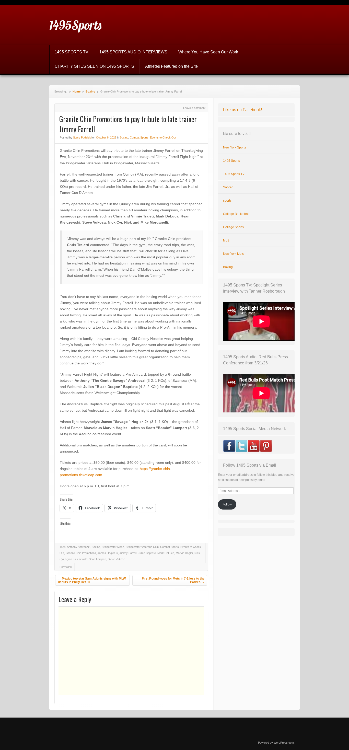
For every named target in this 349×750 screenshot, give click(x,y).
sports (227, 200)
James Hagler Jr (108, 553)
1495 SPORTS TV (71, 52)
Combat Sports (139, 137)
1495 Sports (231, 161)
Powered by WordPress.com (276, 742)
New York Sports (234, 147)
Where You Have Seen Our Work (208, 52)
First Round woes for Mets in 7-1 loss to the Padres (173, 580)
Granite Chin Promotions (81, 553)
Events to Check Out (163, 137)
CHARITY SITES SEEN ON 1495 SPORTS (94, 66)
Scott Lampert (97, 559)
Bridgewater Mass (113, 546)
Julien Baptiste (147, 553)
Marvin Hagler (184, 553)
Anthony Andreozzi (78, 546)
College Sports (233, 227)
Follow (227, 504)
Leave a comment (194, 107)
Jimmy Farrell (128, 553)
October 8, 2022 (106, 137)
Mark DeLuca (165, 553)
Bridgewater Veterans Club (142, 546)
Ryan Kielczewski (76, 559)
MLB (226, 240)
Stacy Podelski (82, 137)
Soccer (228, 187)
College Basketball (236, 214)
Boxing (90, 91)
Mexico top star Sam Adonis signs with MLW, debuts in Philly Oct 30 (92, 580)
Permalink (66, 566)
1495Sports (75, 25)
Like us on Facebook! (242, 110)
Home (76, 91)
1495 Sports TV (234, 174)
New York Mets (233, 254)
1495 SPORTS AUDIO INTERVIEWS (133, 52)
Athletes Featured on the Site (171, 66)
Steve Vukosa (116, 559)
